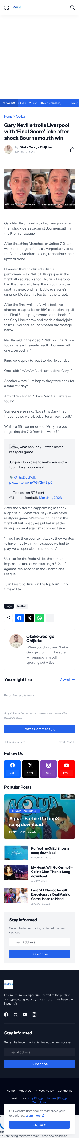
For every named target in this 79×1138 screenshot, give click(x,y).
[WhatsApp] (39, 618)
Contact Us (65, 1090)
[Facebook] (19, 618)
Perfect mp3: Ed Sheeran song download (50, 850)
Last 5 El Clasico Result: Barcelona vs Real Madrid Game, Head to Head (50, 894)
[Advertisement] (39, 57)
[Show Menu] (6, 7)
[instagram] (34, 1014)
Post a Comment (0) (39, 729)
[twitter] (15, 1014)
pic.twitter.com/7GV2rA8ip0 (31, 482)
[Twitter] (29, 618)
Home (8, 116)
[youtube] (25, 1014)
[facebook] (6, 1014)
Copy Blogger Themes (41, 1098)
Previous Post (16, 742)
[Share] (70, 149)
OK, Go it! (39, 1125)
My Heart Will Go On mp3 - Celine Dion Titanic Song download (52, 871)
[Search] (72, 7)
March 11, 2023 (50, 498)
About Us (25, 1090)
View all (65, 679)
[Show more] (50, 618)
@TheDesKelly (25, 477)
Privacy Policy (45, 1090)
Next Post (65, 742)
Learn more (33, 1115)
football (21, 116)
